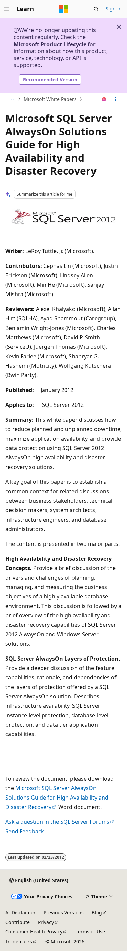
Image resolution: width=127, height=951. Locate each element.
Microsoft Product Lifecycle (50, 44)
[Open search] (96, 9)
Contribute (17, 922)
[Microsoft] (63, 9)
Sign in (114, 8)
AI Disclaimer (20, 912)
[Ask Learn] (104, 99)
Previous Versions (64, 912)
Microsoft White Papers (50, 99)
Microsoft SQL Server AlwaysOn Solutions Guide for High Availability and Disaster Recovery (56, 797)
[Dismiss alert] (118, 26)
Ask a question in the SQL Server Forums (57, 822)
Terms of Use (90, 931)
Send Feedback (24, 831)
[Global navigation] (7, 9)
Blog (97, 912)
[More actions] (116, 99)
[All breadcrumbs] (11, 99)
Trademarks (18, 941)
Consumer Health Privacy (33, 931)
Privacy (46, 922)
